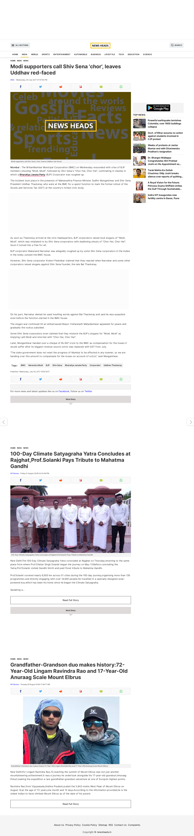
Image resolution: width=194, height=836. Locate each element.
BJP (48, 365)
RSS (111, 825)
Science (147, 54)
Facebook (64, 391)
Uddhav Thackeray (113, 365)
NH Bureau (14, 473)
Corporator (95, 365)
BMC (23, 365)
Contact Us (120, 825)
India (24, 54)
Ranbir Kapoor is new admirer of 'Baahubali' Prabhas (3, 421)
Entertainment (61, 54)
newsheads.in (104, 832)
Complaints (134, 825)
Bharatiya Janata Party (32, 174)
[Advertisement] (97, 20)
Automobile (80, 54)
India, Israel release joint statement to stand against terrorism (190, 421)
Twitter (88, 391)
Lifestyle (110, 54)
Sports (46, 54)
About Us (59, 825)
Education (133, 54)
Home (15, 54)
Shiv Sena (57, 365)
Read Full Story (71, 600)
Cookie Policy (89, 825)
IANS (12, 80)
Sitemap (102, 825)
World (34, 54)
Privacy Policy (73, 825)
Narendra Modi (35, 365)
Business (96, 54)
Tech (121, 54)
